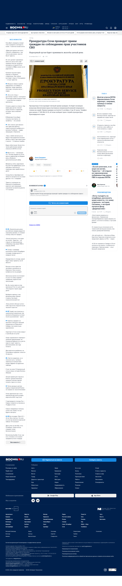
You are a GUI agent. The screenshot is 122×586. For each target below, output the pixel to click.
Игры (81, 23)
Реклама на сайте (11, 468)
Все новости (16, 39)
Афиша (47, 23)
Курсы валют (63, 23)
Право (38, 164)
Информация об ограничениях (70, 548)
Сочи (32, 164)
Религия (77, 485)
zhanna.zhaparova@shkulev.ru (13, 563)
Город (33, 476)
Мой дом (57, 479)
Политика (78, 474)
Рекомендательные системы (69, 553)
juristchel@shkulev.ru (46, 556)
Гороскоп (54, 23)
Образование (59, 488)
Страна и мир (99, 474)
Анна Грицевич (40, 157)
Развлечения (79, 482)
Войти (35, 213)
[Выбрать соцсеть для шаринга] (86, 61)
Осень (77, 471)
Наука (56, 482)
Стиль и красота (100, 471)
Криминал (58, 471)
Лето (56, 476)
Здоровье (34, 488)
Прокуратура (47, 164)
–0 (85, 198)
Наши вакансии (11, 476)
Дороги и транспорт (37, 479)
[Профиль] (115, 27)
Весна (33, 474)
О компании (9, 474)
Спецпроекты (99, 482)
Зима (56, 468)
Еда (32, 482)
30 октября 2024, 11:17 (35, 56)
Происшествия (80, 476)
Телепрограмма (38, 23)
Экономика (99, 479)
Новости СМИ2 (34, 225)
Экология (98, 476)
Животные (34, 485)
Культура (57, 474)
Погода (29, 23)
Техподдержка (10, 479)
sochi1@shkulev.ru (25, 554)
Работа (77, 479)
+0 (80, 198)
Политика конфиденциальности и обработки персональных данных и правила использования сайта (88, 556)
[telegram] (33, 500)
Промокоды (88, 23)
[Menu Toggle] (7, 27)
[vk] (38, 500)
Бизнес (33, 471)
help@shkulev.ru (17, 558)
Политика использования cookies (70, 551)
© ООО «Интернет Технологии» (34, 570)
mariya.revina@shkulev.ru (12, 566)
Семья (77, 488)
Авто (32, 468)
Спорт (97, 468)
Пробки (71, 23)
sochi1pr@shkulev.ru (87, 546)
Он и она (78, 468)
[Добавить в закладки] (81, 61)
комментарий (38, 61)
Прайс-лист (9, 471)
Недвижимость (11, 23)
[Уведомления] (111, 27)
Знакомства (21, 23)
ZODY (76, 23)
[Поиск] (107, 27)
